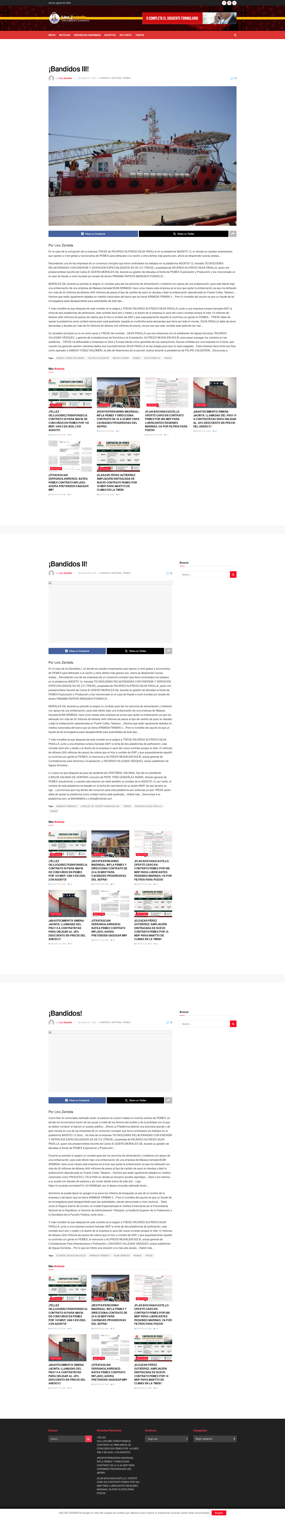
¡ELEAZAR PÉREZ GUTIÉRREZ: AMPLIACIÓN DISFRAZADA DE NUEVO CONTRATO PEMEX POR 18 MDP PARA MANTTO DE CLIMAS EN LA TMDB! (117, 482)
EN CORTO (126, 35)
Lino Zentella (65, 77)
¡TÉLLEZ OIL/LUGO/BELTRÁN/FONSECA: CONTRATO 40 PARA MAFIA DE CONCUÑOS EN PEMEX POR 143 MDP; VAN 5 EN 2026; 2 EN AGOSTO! (68, 421)
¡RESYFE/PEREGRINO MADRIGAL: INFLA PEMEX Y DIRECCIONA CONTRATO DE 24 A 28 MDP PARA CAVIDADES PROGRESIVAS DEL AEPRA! (118, 419)
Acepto (219, 1512)
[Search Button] (235, 35)
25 (113, 884)
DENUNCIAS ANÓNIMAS (87, 35)
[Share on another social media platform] (233, 234)
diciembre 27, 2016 (87, 1022)
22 (156, 943)
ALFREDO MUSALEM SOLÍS (71, 1255)
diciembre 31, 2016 (87, 77)
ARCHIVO (105, 77)
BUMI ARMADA (122, 1255)
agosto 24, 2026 (106, 494)
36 (70, 434)
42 (70, 884)
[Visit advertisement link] (189, 18)
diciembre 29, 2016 (87, 572)
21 (119, 431)
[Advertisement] (142, 51)
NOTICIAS (64, 35)
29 (113, 940)
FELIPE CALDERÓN (98, 357)
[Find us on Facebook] (224, 3)
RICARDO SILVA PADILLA (148, 806)
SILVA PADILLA (152, 357)
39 (215, 431)
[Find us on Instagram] (234, 3)
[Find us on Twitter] (229, 3)
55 (70, 943)
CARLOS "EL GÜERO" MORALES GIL (100, 806)
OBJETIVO (110, 35)
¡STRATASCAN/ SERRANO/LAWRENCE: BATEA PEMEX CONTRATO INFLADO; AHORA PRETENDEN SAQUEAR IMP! (68, 482)
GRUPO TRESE (121, 357)
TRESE (168, 357)
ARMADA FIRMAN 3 (66, 806)
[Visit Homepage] (69, 18)
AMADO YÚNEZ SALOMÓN (70, 357)
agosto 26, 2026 (58, 434)
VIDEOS (139, 35)
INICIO (52, 35)
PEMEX (127, 77)
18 (167, 434)
